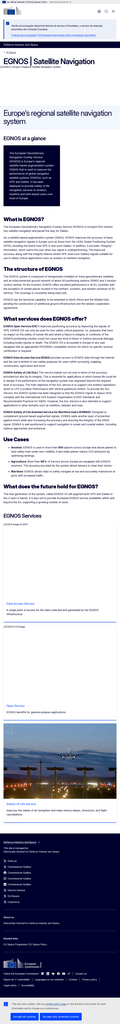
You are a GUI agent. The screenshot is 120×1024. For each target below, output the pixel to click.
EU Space (11, 52)
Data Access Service (20, 603)
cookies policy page (55, 1003)
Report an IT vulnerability (17, 979)
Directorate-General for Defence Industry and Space (31, 923)
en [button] (99, 11)
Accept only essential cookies (61, 1016)
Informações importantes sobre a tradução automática (67, 35)
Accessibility (27, 985)
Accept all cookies (24, 1016)
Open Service (15, 706)
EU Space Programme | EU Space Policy (25, 944)
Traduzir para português (23, 35)
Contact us (81, 973)
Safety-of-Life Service (21, 804)
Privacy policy (89, 979)
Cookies (73, 979)
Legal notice (10, 985)
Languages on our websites (49, 979)
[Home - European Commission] (12, 10)
